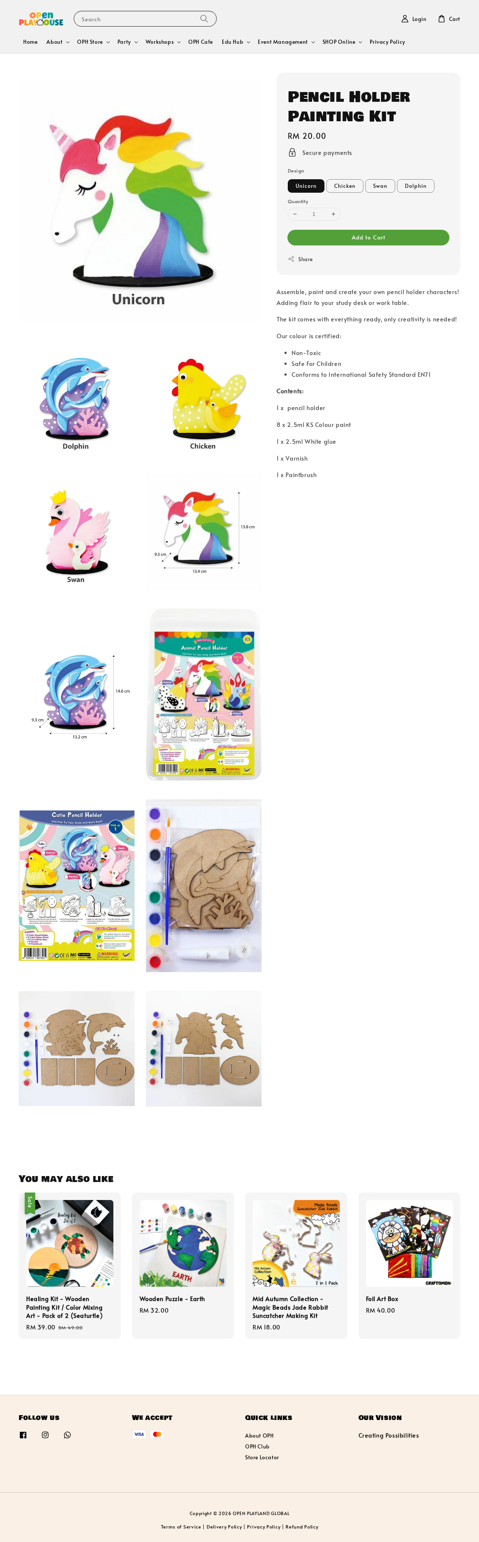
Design (296, 170)
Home (30, 41)
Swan (380, 185)
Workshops (160, 42)
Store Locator (262, 1457)
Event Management (283, 42)
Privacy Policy (387, 41)
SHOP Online (339, 42)
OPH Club (257, 1446)
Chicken (345, 185)
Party (124, 42)
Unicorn (306, 185)
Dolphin (416, 185)
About (54, 42)
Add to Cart (368, 237)
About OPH (259, 1435)
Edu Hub (232, 42)
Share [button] (305, 259)
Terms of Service (181, 1526)
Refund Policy (302, 1526)
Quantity (298, 201)
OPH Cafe (200, 41)
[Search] (204, 18)
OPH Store (90, 42)
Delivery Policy (224, 1526)
